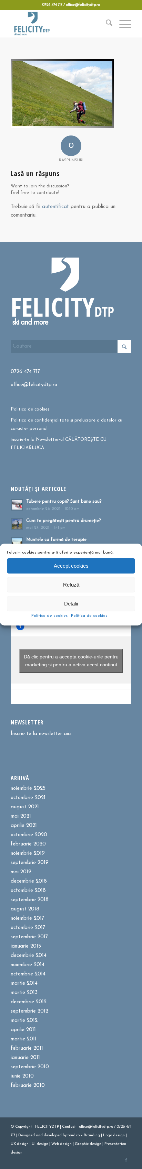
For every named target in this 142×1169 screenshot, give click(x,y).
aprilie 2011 (23, 1030)
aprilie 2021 (24, 825)
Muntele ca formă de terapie (56, 539)
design (119, 1135)
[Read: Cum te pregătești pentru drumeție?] (17, 524)
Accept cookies (71, 566)
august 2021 (25, 807)
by (65, 1135)
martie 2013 (24, 992)
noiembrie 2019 (28, 853)
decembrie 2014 (29, 955)
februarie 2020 (28, 844)
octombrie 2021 (28, 797)
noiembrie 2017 (27, 918)
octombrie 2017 (28, 927)
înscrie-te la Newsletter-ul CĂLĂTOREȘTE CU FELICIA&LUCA (58, 443)
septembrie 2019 (30, 862)
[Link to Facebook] (126, 1160)
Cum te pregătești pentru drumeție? (63, 520)
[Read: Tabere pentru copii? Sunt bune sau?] (17, 505)
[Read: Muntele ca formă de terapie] (17, 543)
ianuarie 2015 (26, 946)
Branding (92, 1135)
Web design (61, 1144)
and (39, 1135)
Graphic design (88, 1144)
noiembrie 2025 (28, 788)
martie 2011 (24, 1039)
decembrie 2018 (29, 881)
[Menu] (121, 23)
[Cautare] (105, 23)
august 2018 (25, 909)
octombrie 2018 (28, 890)
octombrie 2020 (29, 835)
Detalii (71, 604)
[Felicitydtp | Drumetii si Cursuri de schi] (59, 23)
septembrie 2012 (29, 1011)
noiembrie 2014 (27, 965)
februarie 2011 (27, 1048)
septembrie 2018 (30, 900)
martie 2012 (24, 1020)
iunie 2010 (22, 1076)
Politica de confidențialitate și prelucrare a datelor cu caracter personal (66, 424)
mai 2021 (21, 816)
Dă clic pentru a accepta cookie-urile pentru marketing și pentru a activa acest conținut (71, 660)
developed (53, 1135)
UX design (20, 1144)
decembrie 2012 (29, 1002)
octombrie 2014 (28, 974)
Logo (107, 1135)
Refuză (71, 585)
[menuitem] (105, 23)
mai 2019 (21, 872)
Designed (26, 1135)
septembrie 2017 (29, 937)
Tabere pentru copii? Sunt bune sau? (64, 501)
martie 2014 (24, 983)
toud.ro (74, 1135)
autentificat (55, 206)
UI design (40, 1144)
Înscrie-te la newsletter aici (41, 733)
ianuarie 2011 (25, 1057)
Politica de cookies (49, 616)
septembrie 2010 (30, 1067)
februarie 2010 (28, 1085)
